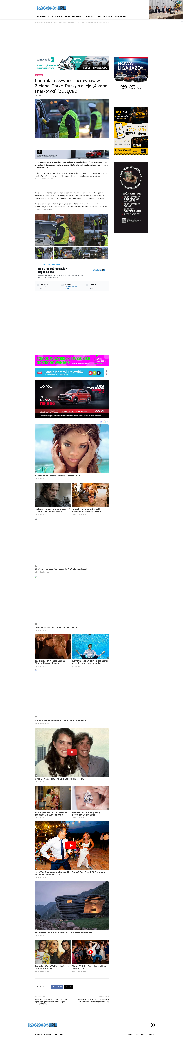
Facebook (70, 288)
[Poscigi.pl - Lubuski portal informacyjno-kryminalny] (52, 8)
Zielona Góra (49, 22)
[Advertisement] (107, 7)
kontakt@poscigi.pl (71, 286)
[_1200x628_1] (72, 399)
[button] (145, 16)
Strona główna (39, 22)
